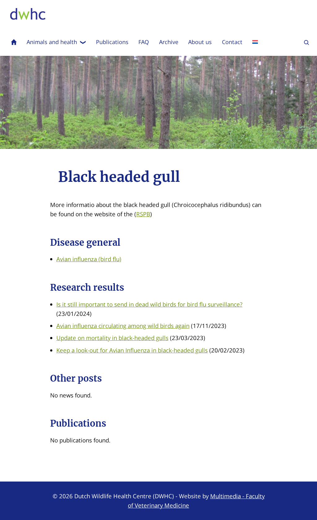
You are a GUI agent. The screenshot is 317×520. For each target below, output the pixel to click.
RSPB (143, 214)
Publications (112, 42)
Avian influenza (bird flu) (88, 259)
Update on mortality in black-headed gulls (112, 338)
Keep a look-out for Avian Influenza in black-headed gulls (132, 350)
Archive (168, 42)
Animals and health (52, 42)
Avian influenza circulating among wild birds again (122, 325)
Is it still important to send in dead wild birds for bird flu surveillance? (149, 304)
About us (200, 42)
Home (14, 42)
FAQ (143, 42)
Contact (232, 42)
